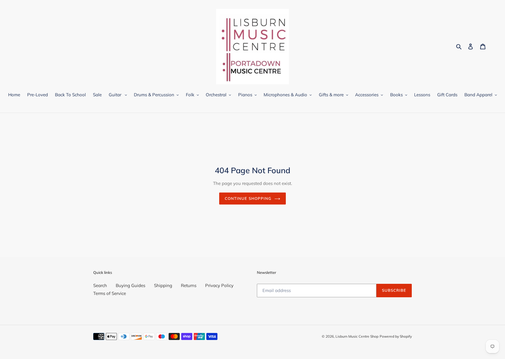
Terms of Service (109, 293)
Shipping (163, 285)
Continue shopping (248, 198)
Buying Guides (130, 285)
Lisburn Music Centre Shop (356, 336)
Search (100, 285)
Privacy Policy (219, 285)
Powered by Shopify (396, 336)
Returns (188, 285)
